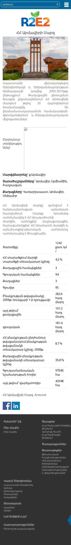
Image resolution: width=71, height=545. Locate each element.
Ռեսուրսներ (11, 494)
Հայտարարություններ (19, 524)
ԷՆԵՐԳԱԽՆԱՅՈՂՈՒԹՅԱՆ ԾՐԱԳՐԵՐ (54, 427)
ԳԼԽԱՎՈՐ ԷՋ (12, 421)
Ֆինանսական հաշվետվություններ (54, 456)
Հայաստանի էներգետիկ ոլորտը (18, 486)
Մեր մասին (11, 427)
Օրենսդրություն (13, 491)
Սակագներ (10, 497)
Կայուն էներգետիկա (18, 480)
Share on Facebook (7, 406)
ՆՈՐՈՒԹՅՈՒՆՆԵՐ (15, 516)
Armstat (40, 395)
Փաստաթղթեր (52, 450)
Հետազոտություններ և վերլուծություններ (54, 471)
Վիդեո (7, 510)
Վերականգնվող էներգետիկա (51, 462)
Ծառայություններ (54, 444)
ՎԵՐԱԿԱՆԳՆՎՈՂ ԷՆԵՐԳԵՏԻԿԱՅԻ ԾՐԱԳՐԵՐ (51, 435)
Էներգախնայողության (54, 466)
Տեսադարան (12, 503)
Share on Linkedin (16, 406)
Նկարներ (9, 507)
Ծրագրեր (48, 421)
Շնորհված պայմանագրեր (19, 528)
